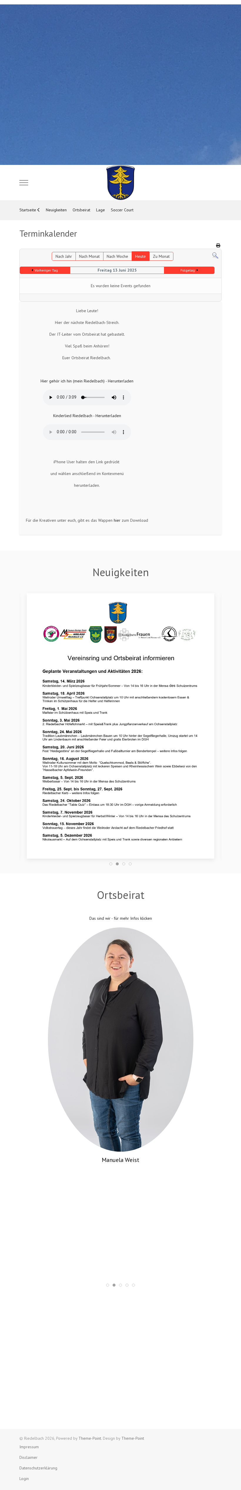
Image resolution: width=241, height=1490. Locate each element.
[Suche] (215, 255)
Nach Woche (117, 256)
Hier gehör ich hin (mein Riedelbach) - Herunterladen (87, 381)
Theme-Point (89, 1438)
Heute (140, 256)
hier (117, 520)
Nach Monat (89, 256)
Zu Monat (161, 256)
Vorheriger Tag (46, 270)
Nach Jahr (64, 256)
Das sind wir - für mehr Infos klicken (120, 918)
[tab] (110, 863)
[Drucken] (218, 245)
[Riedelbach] (120, 182)
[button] (120, 725)
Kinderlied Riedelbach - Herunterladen (87, 415)
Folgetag (187, 270)
